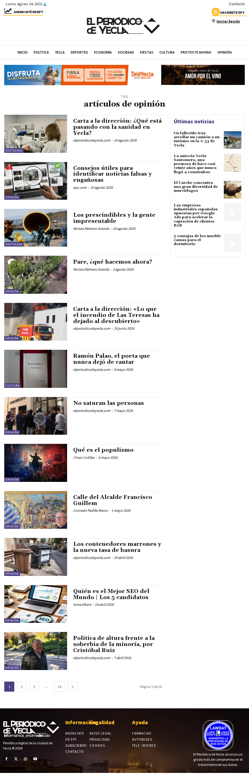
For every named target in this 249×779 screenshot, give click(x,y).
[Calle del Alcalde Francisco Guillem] (35, 510)
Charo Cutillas (84, 457)
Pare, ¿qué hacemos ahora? (112, 261)
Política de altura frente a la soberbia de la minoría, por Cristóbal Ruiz (114, 644)
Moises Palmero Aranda (91, 228)
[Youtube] (35, 759)
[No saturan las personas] (35, 416)
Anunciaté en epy (28, 12)
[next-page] (72, 687)
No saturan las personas (108, 403)
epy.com (80, 187)
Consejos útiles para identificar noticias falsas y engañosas (112, 174)
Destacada (13, 151)
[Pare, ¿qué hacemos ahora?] (35, 274)
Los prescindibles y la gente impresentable (114, 218)
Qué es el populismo (103, 450)
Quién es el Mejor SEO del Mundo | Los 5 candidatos (111, 594)
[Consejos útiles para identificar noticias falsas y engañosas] (35, 181)
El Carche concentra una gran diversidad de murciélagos (196, 187)
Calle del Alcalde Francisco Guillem (112, 500)
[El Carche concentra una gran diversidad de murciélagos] (232, 189)
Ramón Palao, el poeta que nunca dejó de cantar (111, 359)
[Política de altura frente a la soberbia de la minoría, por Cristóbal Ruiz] (35, 651)
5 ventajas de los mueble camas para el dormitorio (197, 240)
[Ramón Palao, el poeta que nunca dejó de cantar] (35, 369)
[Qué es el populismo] (35, 463)
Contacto (237, 4)
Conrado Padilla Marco (90, 510)
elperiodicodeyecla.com (91, 140)
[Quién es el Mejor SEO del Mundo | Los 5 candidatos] (35, 604)
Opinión (12, 197)
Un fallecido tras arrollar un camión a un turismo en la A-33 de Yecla (197, 139)
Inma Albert (82, 604)
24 (59, 686)
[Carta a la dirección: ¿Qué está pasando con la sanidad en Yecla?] (35, 134)
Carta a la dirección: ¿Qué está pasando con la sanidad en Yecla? (117, 127)
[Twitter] (16, 759)
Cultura (12, 386)
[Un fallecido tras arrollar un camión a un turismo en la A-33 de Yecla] (232, 140)
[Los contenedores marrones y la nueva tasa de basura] (35, 557)
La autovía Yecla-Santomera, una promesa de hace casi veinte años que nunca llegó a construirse (195, 164)
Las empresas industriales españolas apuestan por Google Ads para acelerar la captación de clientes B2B (196, 215)
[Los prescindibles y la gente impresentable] (35, 228)
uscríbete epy (232, 12)
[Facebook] (6, 759)
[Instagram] (25, 759)
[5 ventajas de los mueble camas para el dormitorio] (232, 243)
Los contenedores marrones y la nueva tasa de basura (117, 547)
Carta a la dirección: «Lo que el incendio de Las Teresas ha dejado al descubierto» (116, 315)
